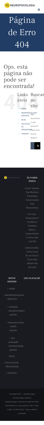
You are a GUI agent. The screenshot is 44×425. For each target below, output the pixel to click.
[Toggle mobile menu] (39, 9)
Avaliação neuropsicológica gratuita (13, 311)
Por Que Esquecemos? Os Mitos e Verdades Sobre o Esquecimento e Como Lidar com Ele (32, 228)
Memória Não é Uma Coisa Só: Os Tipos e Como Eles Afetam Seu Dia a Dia (32, 257)
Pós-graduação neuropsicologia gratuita (13, 344)
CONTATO (25, 134)
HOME (23, 109)
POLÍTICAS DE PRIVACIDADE (12, 364)
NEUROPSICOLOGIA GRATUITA (12, 297)
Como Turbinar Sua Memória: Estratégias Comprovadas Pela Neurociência (32, 198)
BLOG (23, 120)
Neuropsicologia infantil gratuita (13, 326)
